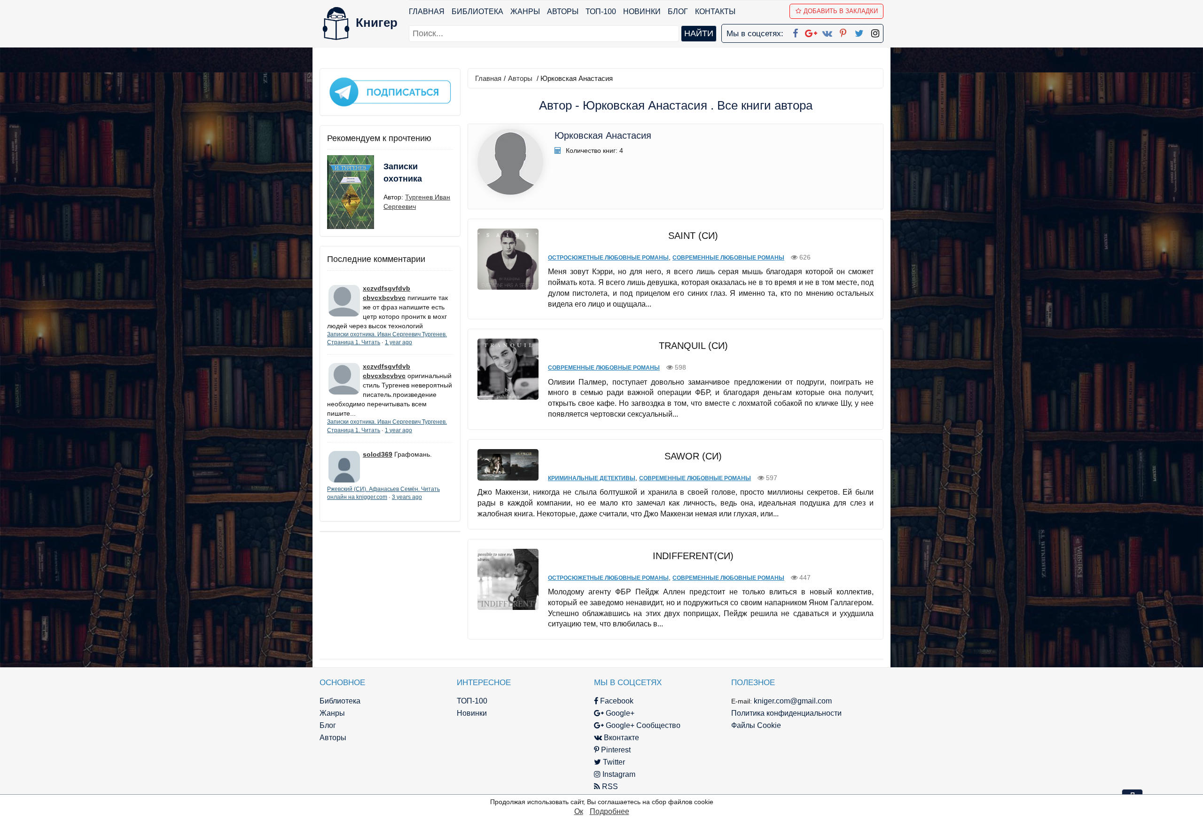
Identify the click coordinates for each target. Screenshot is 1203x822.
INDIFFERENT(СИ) (693, 556)
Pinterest (615, 750)
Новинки (642, 12)
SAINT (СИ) (693, 235)
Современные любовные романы (728, 257)
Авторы (562, 12)
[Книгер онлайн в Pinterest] (843, 31)
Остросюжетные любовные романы (608, 257)
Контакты (715, 12)
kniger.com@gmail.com (793, 701)
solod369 (377, 454)
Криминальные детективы (591, 478)
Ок (578, 811)
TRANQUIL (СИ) (693, 345)
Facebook (615, 701)
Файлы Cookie (756, 725)
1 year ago (398, 342)
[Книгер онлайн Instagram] (875, 31)
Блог (678, 12)
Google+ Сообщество (642, 725)
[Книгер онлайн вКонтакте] (827, 31)
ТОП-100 (601, 12)
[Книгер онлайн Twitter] (859, 31)
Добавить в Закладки (841, 11)
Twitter (613, 762)
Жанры (525, 12)
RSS (609, 786)
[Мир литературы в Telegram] (390, 91)
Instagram (618, 774)
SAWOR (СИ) (693, 456)
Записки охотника (402, 172)
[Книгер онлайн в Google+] (811, 31)
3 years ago (407, 497)
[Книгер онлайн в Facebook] (795, 31)
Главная (427, 12)
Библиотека (477, 12)
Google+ (619, 713)
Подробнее (609, 811)
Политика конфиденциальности (786, 713)
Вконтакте (620, 738)
